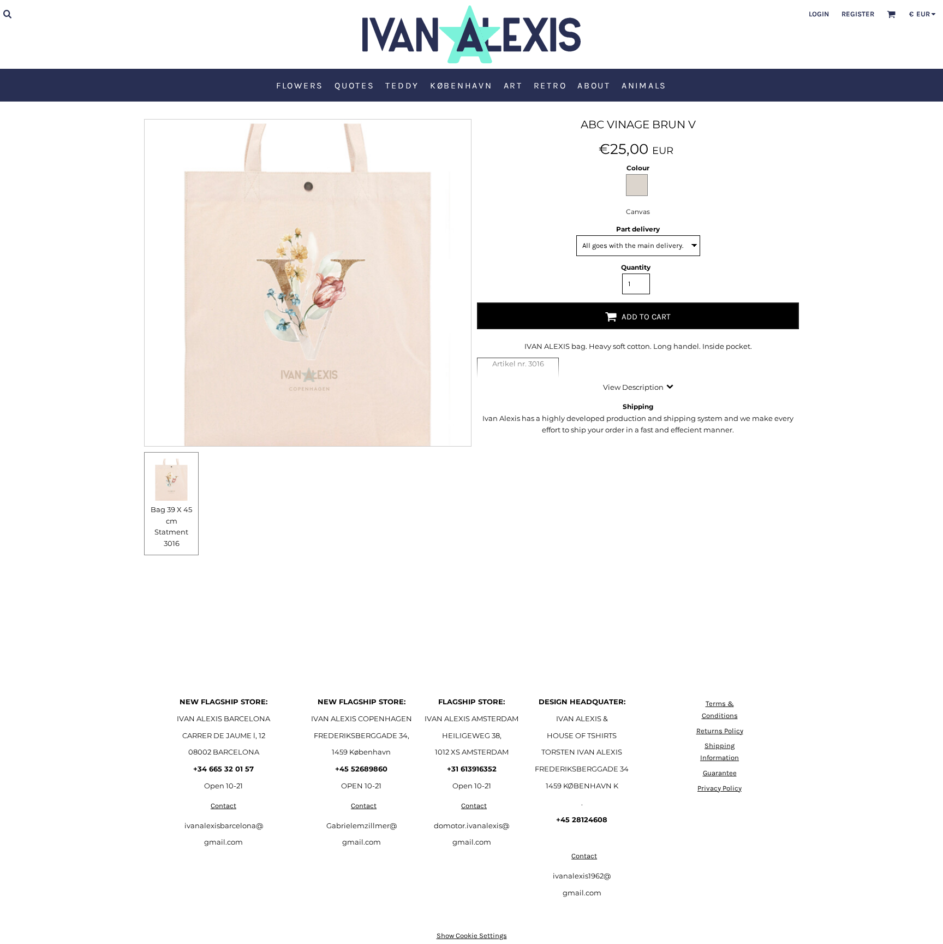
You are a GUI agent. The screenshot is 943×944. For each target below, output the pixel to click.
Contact (223, 805)
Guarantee (720, 773)
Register (857, 14)
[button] (7, 13)
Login (819, 14)
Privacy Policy (719, 788)
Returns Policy (719, 731)
